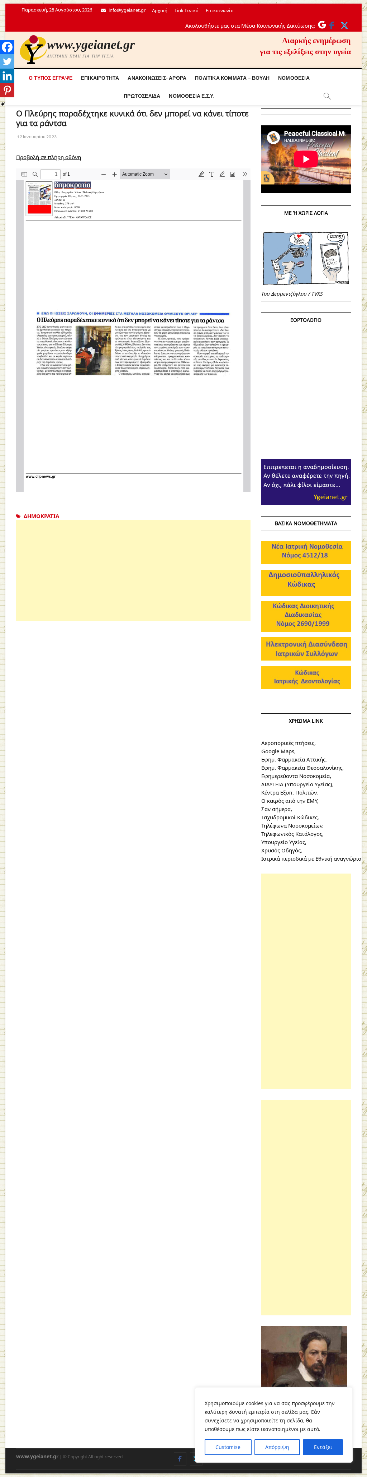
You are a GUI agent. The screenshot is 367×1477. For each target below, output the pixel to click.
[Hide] (3, 104)
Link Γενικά (187, 10)
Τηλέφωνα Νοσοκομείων (291, 825)
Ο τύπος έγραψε (50, 78)
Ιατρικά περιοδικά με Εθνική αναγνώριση (312, 858)
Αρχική (159, 10)
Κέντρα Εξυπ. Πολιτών (288, 792)
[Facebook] (7, 47)
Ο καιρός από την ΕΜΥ (289, 800)
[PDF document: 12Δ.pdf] (133, 330)
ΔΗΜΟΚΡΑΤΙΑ (41, 515)
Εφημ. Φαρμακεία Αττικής (293, 759)
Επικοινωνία (220, 10)
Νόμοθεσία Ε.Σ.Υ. (191, 96)
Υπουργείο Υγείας (283, 842)
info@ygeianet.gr (127, 10)
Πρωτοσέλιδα (142, 96)
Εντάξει (323, 1447)
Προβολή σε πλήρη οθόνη (48, 157)
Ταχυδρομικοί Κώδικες (289, 817)
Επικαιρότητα (100, 78)
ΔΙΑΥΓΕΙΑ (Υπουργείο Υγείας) (296, 784)
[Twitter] (7, 61)
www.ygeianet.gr (91, 44)
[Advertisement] (133, 570)
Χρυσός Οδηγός (281, 850)
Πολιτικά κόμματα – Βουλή (232, 78)
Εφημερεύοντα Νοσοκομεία (295, 775)
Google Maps (277, 751)
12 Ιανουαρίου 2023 (36, 136)
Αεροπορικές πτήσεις (287, 742)
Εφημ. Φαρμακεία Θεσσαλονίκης (301, 767)
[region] (274, 1425)
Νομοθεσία (294, 78)
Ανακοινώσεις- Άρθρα (157, 78)
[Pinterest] (7, 90)
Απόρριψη (277, 1447)
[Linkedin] (7, 76)
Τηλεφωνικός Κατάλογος (291, 833)
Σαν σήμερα (276, 808)
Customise (227, 1447)
